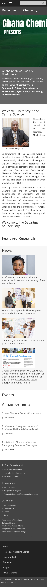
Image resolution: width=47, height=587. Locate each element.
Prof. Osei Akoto (11, 149)
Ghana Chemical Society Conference (21, 413)
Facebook (7, 536)
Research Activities (11, 476)
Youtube (28, 536)
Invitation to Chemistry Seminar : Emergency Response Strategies (20, 444)
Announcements (10, 505)
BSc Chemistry (9, 487)
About (5, 546)
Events (6, 512)
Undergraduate (10, 557)
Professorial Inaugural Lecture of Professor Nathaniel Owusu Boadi (20, 428)
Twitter (18, 536)
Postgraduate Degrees (12, 491)
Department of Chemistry (19, 10)
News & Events (10, 572)
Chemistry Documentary (13, 470)
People (6, 567)
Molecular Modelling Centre (14, 473)
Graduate (7, 562)
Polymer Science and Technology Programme (21, 494)
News (6, 515)
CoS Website (9, 508)
